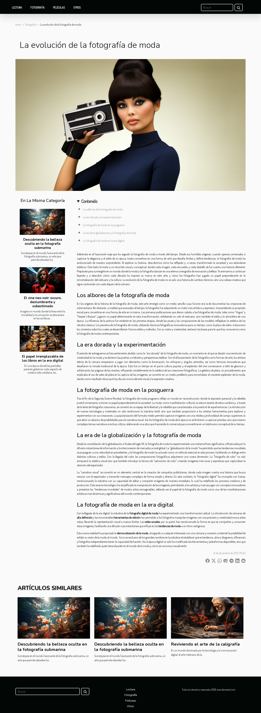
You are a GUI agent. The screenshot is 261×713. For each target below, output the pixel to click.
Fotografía (38, 7)
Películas (59, 7)
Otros (77, 7)
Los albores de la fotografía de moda (103, 209)
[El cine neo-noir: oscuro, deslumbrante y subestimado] (42, 280)
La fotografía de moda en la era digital (103, 240)
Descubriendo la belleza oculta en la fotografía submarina (42, 243)
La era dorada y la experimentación (102, 217)
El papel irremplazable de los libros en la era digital (42, 358)
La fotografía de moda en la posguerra (104, 225)
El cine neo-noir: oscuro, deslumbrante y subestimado (42, 302)
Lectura (17, 7)
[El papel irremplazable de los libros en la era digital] (42, 339)
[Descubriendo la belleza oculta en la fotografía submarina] (42, 222)
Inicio (18, 24)
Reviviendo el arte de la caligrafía (205, 644)
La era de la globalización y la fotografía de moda (109, 233)
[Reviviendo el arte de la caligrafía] (207, 617)
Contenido (89, 201)
